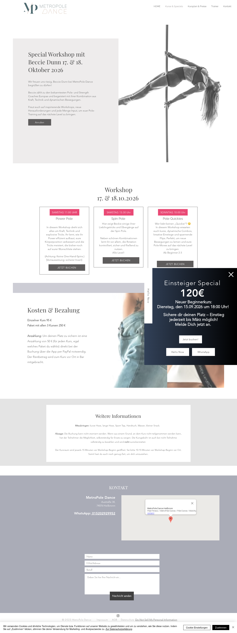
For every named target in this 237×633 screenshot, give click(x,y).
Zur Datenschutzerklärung (119, 629)
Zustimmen (221, 627)
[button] (231, 274)
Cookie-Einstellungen (197, 627)
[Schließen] (233, 627)
